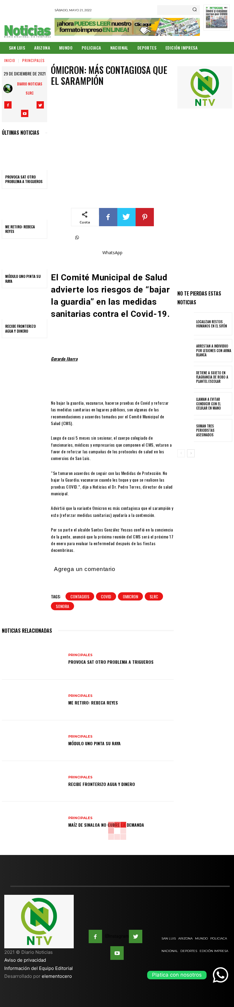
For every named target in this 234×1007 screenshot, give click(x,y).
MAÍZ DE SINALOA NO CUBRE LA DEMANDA (106, 825)
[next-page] (191, 453)
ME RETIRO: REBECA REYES (20, 229)
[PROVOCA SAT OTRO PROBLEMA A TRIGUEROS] (24, 156)
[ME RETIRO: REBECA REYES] (24, 206)
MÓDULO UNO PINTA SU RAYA (23, 279)
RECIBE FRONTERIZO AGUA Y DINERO (20, 329)
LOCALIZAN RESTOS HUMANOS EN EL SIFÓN (211, 323)
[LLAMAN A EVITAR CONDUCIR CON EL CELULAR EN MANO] (185, 403)
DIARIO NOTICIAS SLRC (29, 88)
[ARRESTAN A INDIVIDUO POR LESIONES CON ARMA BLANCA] (185, 350)
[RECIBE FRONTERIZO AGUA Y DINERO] (24, 305)
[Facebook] (8, 105)
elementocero (57, 976)
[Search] (194, 10)
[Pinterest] (145, 217)
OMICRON (130, 596)
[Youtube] (24, 113)
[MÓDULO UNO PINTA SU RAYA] (24, 256)
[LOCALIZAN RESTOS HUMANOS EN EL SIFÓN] (185, 323)
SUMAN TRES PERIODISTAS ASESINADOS (205, 430)
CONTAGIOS (79, 596)
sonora (62, 606)
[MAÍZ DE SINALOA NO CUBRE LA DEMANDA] (33, 821)
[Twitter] (40, 105)
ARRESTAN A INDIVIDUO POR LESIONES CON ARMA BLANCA (213, 350)
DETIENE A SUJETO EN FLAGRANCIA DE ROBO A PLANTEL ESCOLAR (212, 377)
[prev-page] (181, 453)
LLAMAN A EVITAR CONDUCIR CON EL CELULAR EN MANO (208, 403)
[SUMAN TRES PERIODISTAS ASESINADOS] (185, 430)
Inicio (9, 60)
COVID (106, 596)
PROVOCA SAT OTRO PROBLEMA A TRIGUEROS (24, 179)
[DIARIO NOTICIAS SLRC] (8, 88)
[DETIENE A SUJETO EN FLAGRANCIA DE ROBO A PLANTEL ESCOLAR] (185, 377)
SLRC (154, 596)
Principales (33, 60)
